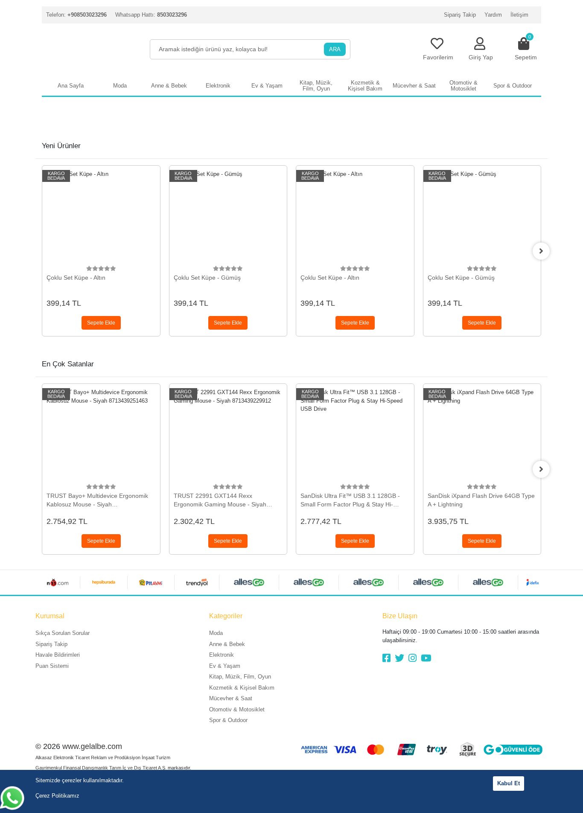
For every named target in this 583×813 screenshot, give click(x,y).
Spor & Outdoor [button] (512, 85)
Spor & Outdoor (228, 720)
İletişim (519, 15)
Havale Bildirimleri (57, 655)
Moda (216, 633)
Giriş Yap (481, 57)
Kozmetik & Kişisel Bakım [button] (365, 85)
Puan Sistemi (52, 666)
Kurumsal (49, 616)
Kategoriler (225, 616)
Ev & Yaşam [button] (267, 85)
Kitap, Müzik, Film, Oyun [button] (316, 85)
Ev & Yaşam (224, 666)
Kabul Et (508, 783)
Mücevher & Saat (230, 698)
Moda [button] (120, 85)
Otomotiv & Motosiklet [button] (463, 85)
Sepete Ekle (101, 323)
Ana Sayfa (71, 85)
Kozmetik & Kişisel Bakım (241, 687)
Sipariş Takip (460, 15)
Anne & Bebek (227, 644)
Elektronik (221, 655)
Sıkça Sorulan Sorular (62, 633)
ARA (335, 49)
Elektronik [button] (218, 85)
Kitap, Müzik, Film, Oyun (240, 676)
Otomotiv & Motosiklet (237, 709)
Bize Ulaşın (399, 616)
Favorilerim (438, 57)
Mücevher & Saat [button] (414, 85)
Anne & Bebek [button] (169, 85)
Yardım (493, 15)
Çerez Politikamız (57, 796)
